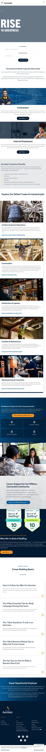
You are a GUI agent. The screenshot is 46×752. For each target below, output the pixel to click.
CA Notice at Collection (20, 728)
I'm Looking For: (23, 46)
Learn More (22, 118)
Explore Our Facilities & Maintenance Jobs (12, 351)
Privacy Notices (19, 726)
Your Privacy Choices (36, 729)
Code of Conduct (19, 722)
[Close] (44, 747)
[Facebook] (19, 737)
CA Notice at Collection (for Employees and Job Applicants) (22, 730)
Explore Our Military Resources (17, 502)
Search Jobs (22, 60)
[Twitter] (21, 740)
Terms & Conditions (20, 724)
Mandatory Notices (35, 722)
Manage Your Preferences (36, 727)
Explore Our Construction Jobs (9, 274)
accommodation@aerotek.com (15, 696)
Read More (38, 595)
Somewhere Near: (23, 53)
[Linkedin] (23, 737)
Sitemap (33, 724)
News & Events (4, 722)
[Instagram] (25, 740)
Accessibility (34, 726)
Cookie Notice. (24, 747)
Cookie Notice (34, 720)
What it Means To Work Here (22, 415)
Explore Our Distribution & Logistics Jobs (12, 313)
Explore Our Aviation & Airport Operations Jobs (13, 235)
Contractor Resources (5, 724)
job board (30, 76)
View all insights (23, 574)
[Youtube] (27, 737)
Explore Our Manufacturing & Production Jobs (13, 388)
